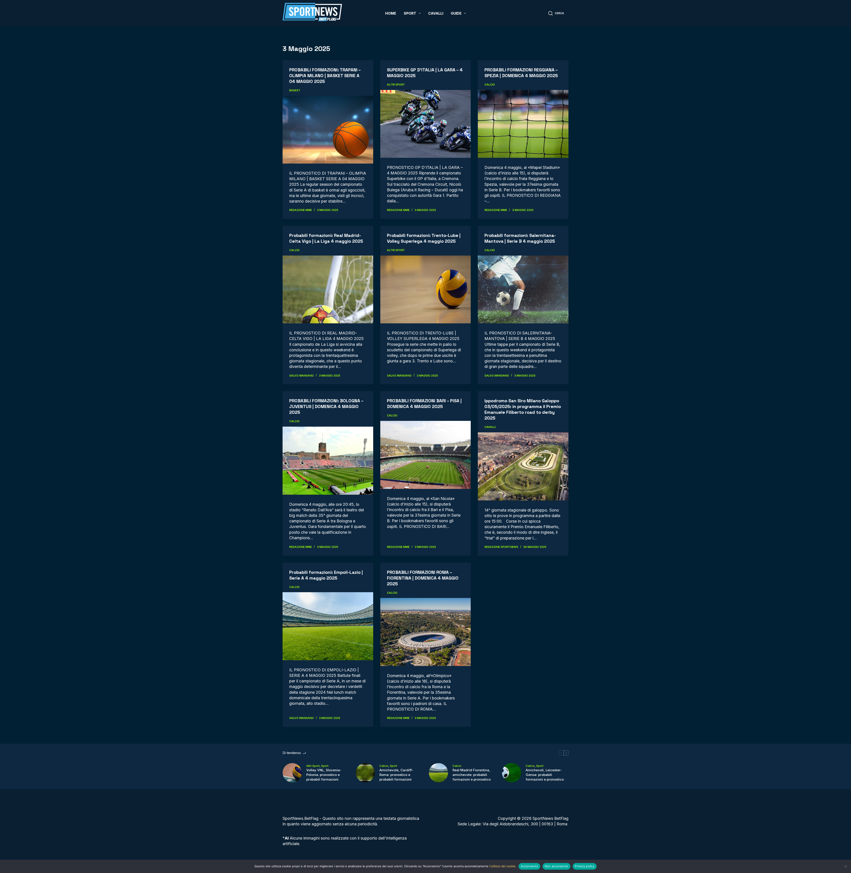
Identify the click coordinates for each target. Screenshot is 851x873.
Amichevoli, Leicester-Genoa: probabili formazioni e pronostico (545, 774)
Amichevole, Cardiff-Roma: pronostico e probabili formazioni (396, 774)
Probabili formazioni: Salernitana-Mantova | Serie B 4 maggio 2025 (520, 238)
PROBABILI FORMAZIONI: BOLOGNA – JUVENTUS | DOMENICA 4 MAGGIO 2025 (326, 406)
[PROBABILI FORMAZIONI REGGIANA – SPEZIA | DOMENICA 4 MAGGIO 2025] (523, 124)
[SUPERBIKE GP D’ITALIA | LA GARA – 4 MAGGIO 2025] (425, 124)
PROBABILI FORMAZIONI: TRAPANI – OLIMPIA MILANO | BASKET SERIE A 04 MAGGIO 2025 (325, 75)
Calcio (489, 84)
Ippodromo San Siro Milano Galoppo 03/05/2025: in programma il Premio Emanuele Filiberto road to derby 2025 (522, 409)
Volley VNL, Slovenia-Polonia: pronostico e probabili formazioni (323, 774)
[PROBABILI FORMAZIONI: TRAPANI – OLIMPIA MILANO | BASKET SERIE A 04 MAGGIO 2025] (328, 130)
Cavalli (435, 13)
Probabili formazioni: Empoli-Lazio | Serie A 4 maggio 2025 (326, 575)
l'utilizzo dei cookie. (502, 866)
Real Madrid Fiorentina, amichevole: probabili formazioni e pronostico (472, 774)
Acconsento (529, 866)
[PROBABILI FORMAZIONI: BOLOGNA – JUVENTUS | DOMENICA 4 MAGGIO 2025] (328, 460)
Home (390, 13)
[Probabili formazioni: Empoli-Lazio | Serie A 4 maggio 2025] (328, 626)
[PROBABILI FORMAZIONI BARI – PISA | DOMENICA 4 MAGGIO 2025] (425, 455)
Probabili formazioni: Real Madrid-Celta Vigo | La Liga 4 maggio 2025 (326, 238)
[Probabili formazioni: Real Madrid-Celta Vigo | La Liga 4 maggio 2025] (328, 289)
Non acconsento (556, 866)
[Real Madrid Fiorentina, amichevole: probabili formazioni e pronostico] (438, 772)
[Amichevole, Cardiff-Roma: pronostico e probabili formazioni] (365, 772)
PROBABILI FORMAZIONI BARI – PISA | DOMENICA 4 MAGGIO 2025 (424, 403)
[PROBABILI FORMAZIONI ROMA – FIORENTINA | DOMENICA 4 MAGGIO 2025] (425, 632)
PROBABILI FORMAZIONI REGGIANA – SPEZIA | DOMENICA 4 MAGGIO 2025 (521, 72)
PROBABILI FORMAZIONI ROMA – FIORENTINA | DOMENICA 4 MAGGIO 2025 (423, 578)
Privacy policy (584, 866)
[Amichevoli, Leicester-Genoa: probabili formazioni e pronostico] (511, 772)
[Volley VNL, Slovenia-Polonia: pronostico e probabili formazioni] (292, 772)
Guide (456, 13)
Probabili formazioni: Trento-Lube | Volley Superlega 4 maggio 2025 (424, 238)
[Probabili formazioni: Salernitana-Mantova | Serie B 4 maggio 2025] (523, 289)
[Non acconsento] (845, 866)
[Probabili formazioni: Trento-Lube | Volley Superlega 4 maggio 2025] (425, 290)
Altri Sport (396, 84)
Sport (410, 13)
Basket (294, 90)
